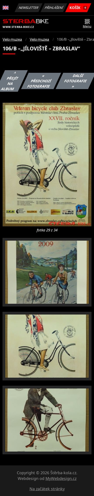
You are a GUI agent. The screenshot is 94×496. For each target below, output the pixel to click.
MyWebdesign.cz (61, 478)
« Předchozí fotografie (39, 81)
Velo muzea (12, 39)
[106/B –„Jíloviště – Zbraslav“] (47, 164)
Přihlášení (54, 7)
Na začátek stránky (47, 488)
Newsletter (28, 7)
